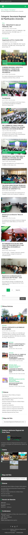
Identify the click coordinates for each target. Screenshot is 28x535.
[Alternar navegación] (3, 6)
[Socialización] (14, 88)
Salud (15, 364)
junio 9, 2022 (5, 100)
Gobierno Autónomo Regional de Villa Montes (13, 408)
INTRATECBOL (19, 532)
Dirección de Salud (6, 403)
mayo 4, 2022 (5, 161)
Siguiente (18, 290)
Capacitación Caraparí (8, 182)
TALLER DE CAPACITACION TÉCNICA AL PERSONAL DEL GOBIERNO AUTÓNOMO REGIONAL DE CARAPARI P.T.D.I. (14, 187)
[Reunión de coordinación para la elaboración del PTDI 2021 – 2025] (14, 266)
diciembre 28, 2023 (13, 373)
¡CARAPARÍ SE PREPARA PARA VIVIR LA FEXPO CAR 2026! (16, 370)
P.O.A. (3, 23)
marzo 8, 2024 (12, 360)
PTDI (4, 211)
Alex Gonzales (13, 28)
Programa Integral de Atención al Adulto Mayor (13, 401)
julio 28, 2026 (5, 330)
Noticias (5, 60)
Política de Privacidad (10, 532)
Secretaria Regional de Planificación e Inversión (12, 63)
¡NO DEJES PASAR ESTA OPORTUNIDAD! (16, 383)
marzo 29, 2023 (5, 28)
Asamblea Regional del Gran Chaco (10, 412)
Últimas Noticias (7, 306)
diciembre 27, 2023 (13, 386)
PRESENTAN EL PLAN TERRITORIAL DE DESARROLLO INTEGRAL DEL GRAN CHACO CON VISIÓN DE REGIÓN (13, 157)
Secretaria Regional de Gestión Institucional (16, 380)
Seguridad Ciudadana (14, 381)
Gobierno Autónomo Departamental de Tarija (12, 407)
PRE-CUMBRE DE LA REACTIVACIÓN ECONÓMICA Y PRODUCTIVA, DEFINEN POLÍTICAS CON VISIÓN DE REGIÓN (13, 127)
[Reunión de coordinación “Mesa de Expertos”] (14, 205)
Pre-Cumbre (5, 122)
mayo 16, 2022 (5, 130)
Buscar (3, 295)
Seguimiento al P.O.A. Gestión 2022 (12, 40)
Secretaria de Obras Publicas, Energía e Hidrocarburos (13, 486)
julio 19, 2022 (5, 74)
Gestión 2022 (5, 38)
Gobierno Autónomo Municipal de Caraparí (12, 410)
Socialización (6, 98)
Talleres (5, 94)
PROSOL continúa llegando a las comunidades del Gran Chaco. (17, 345)
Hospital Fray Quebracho (8, 405)
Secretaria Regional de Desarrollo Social (14, 367)
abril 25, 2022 (5, 190)
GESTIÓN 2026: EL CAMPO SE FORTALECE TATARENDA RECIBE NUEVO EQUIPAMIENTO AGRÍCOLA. (17, 357)
